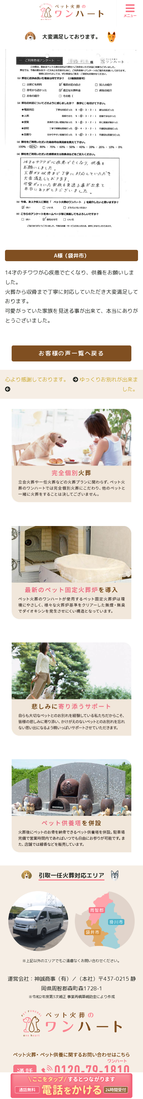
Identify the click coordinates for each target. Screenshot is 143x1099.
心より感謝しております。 (37, 379)
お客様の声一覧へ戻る (71, 353)
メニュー (130, 15)
